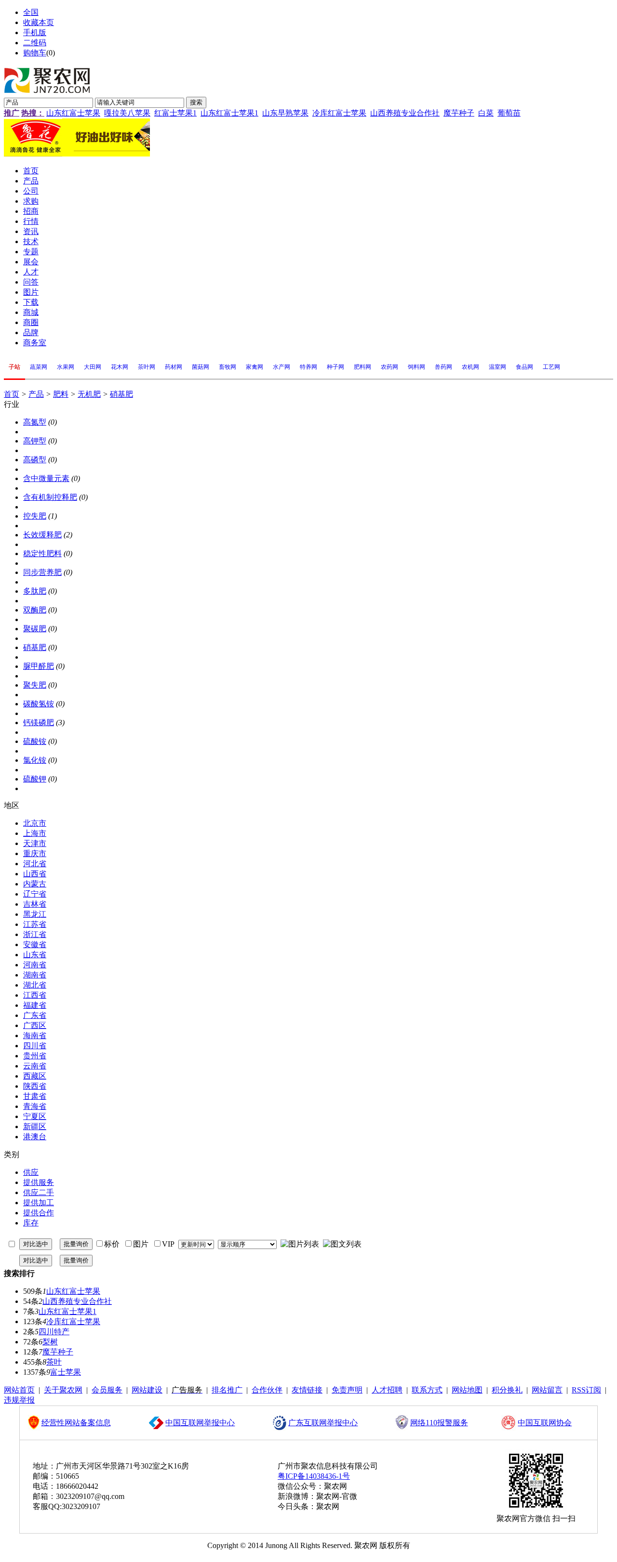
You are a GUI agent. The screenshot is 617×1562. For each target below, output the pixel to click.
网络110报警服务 (439, 1423)
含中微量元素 (46, 478)
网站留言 (547, 1390)
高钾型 (34, 441)
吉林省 (34, 904)
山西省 (34, 874)
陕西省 (34, 1086)
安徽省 (34, 944)
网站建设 (147, 1390)
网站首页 (19, 1390)
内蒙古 (34, 884)
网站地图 (467, 1390)
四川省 (34, 1045)
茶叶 (54, 1362)
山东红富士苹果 (73, 113)
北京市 (34, 823)
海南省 (34, 1035)
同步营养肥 (42, 572)
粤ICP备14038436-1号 (314, 1476)
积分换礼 (507, 1390)
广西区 (34, 1025)
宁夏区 (34, 1116)
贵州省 (34, 1056)
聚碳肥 (34, 629)
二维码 (34, 43)
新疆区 (34, 1126)
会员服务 (107, 1390)
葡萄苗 (509, 113)
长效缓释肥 (42, 535)
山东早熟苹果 (285, 113)
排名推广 (227, 1390)
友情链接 (307, 1390)
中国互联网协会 (545, 1423)
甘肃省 (34, 1096)
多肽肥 (34, 591)
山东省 (34, 954)
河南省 (34, 965)
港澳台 (34, 1136)
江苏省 (34, 924)
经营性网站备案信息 (76, 1423)
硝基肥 (121, 394)
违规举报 (19, 1400)
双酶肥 (34, 610)
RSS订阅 (586, 1390)
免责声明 (347, 1390)
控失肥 (34, 516)
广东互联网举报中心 (323, 1423)
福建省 (34, 1005)
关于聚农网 (63, 1390)
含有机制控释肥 (50, 497)
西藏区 (34, 1076)
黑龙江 (34, 914)
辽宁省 (34, 894)
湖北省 (34, 985)
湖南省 (34, 975)
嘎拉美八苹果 (127, 113)
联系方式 (427, 1390)
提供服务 (38, 1182)
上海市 (34, 833)
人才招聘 (387, 1390)
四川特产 (54, 1332)
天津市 (34, 843)
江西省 (34, 995)
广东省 (34, 1015)
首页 (11, 394)
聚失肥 (34, 685)
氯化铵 (34, 760)
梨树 (50, 1342)
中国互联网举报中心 (200, 1423)
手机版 (34, 32)
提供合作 (38, 1213)
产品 (36, 394)
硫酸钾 (34, 779)
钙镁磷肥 (38, 722)
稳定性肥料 (42, 553)
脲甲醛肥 (38, 666)
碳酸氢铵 (38, 704)
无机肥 (89, 394)
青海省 (34, 1106)
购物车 (34, 53)
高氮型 (34, 422)
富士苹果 (65, 1372)
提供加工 (38, 1202)
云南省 (34, 1066)
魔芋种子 (458, 113)
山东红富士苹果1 (229, 113)
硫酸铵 (34, 741)
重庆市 (34, 853)
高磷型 (34, 460)
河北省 (34, 863)
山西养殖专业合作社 (405, 113)
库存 (31, 1223)
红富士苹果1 (175, 113)
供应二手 (38, 1192)
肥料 (60, 394)
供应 (31, 1172)
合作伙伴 (267, 1390)
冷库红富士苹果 (339, 113)
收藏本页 (38, 22)
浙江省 (34, 934)
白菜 (486, 113)
